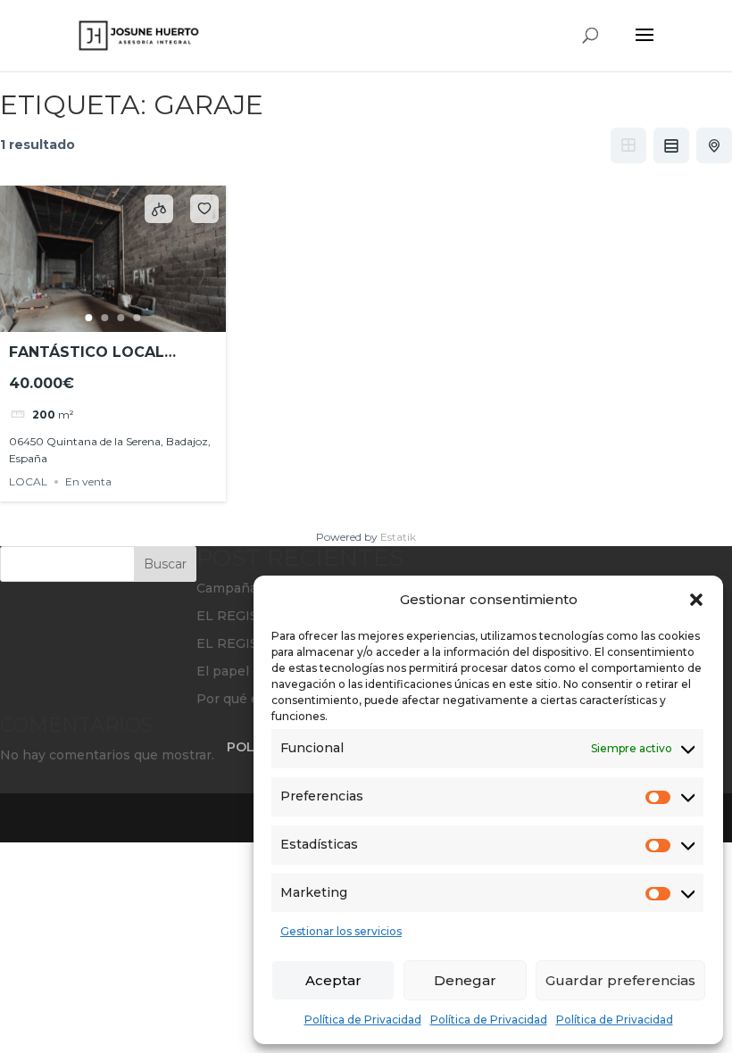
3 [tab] (121, 317)
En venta (88, 481)
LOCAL (28, 481)
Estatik (398, 536)
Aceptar (333, 980)
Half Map (714, 145)
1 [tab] (89, 317)
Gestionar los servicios (341, 931)
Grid (628, 145)
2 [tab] (105, 317)
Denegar (465, 980)
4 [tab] (137, 317)
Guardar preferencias (620, 980)
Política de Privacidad (362, 1019)
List (671, 145)
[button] (696, 600)
